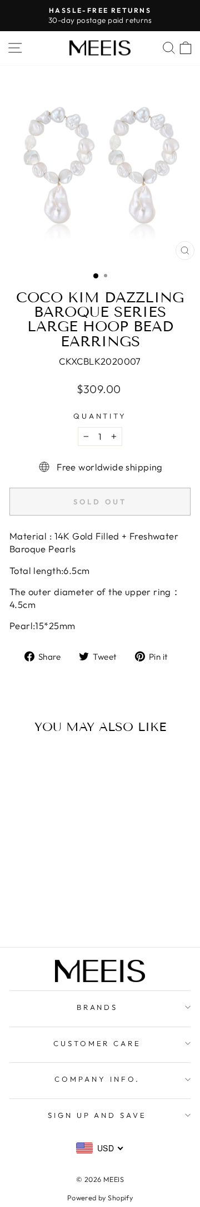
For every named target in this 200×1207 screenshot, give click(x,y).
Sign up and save (97, 1115)
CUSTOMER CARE (97, 1043)
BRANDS (97, 1007)
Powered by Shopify (100, 1197)
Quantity (100, 415)
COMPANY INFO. (97, 1078)
